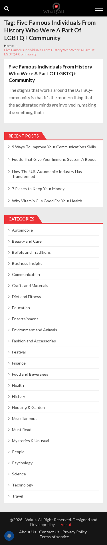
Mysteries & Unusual (30, 440)
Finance (19, 363)
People (18, 451)
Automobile (22, 230)
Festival (19, 352)
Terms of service (54, 536)
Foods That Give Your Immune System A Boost (54, 159)
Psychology (22, 462)
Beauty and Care (27, 241)
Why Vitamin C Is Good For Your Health (47, 200)
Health (18, 385)
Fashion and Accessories (34, 340)
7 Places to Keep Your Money (38, 188)
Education (21, 307)
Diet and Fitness (26, 296)
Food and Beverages (30, 374)
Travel (17, 496)
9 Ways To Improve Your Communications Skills (54, 146)
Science (19, 473)
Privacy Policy (74, 531)
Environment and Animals (34, 329)
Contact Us (49, 531)
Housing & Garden (28, 407)
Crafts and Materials (30, 285)
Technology (22, 484)
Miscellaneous (24, 418)
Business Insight (27, 263)
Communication (26, 274)
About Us (27, 531)
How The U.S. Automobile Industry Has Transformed (47, 174)
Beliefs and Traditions (31, 252)
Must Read (21, 429)
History (18, 396)
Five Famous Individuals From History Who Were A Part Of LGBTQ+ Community (50, 73)
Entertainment (25, 318)
